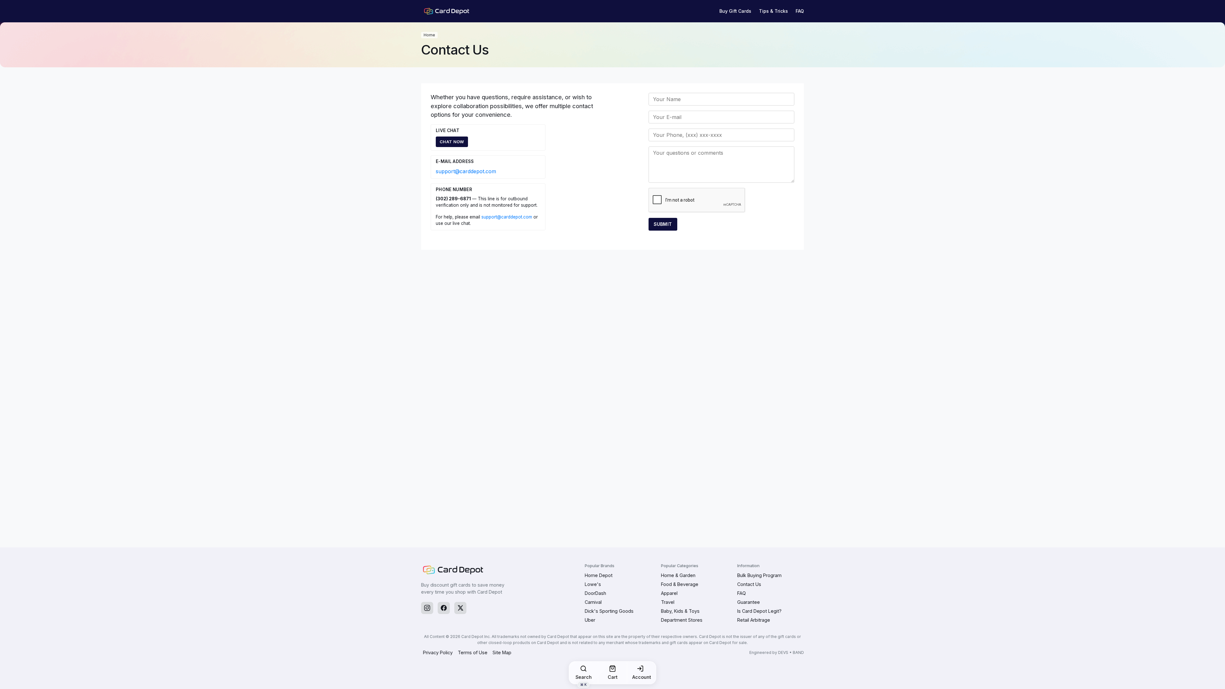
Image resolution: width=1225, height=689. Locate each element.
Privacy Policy (438, 652)
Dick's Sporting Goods (609, 611)
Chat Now (452, 141)
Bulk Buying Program (759, 575)
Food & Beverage (679, 584)
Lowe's (593, 584)
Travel (667, 602)
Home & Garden (678, 575)
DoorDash (595, 593)
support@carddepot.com (466, 171)
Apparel (669, 593)
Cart (613, 677)
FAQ (800, 11)
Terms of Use (472, 652)
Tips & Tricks (773, 11)
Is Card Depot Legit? (759, 611)
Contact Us (749, 584)
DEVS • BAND (791, 652)
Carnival (593, 602)
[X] (460, 608)
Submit (663, 224)
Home (429, 35)
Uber (590, 620)
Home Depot (598, 575)
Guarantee (748, 602)
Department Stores (681, 620)
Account (641, 677)
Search (583, 679)
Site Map (502, 652)
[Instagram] (427, 608)
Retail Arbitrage (753, 620)
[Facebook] (444, 608)
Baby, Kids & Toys (680, 611)
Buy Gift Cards (735, 11)
